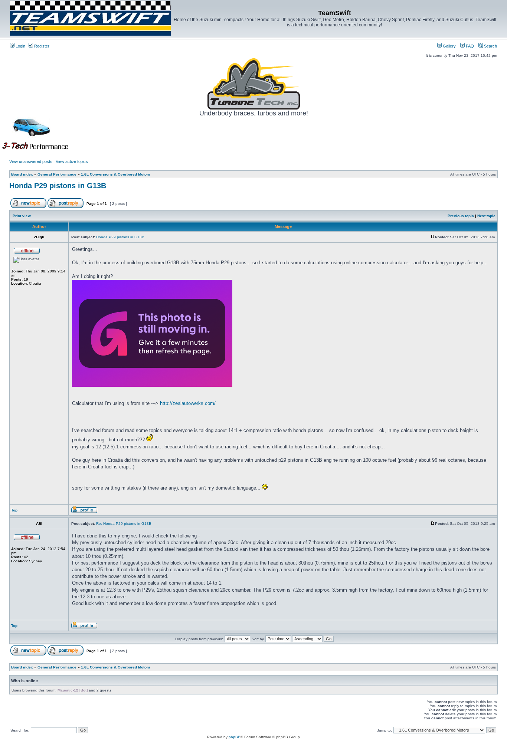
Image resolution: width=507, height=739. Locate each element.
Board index (22, 174)
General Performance (56, 174)
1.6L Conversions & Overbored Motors (115, 174)
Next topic (486, 216)
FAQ (469, 46)
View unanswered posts (30, 161)
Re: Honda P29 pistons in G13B (123, 523)
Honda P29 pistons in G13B (57, 186)
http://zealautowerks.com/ (188, 403)
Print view (22, 216)
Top (14, 510)
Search (490, 46)
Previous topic (461, 216)
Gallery (449, 46)
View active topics (72, 161)
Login (19, 46)
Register (41, 46)
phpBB (235, 737)
